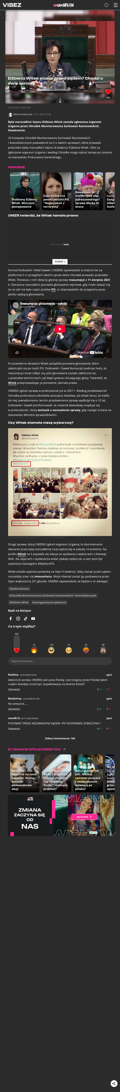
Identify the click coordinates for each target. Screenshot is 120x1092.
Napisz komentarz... (22, 661)
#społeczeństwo (19, 588)
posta (66, 244)
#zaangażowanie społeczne (49, 602)
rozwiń (59, 261)
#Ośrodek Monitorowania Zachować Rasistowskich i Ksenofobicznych (52, 595)
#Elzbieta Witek (19, 602)
